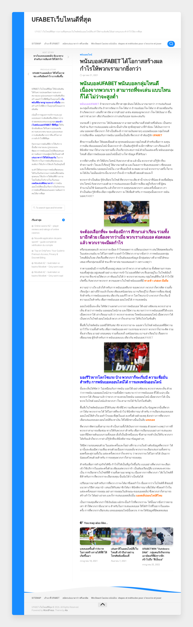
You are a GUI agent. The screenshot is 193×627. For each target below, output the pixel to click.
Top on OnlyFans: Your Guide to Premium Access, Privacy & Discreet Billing (48, 254)
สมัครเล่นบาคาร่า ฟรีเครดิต (75, 43)
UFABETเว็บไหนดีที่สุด (61, 19)
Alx (66, 610)
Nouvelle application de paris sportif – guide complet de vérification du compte (47, 241)
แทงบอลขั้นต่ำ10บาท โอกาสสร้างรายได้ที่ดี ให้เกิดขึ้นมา (93, 552)
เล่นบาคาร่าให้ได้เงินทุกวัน (44, 157)
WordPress (48, 610)
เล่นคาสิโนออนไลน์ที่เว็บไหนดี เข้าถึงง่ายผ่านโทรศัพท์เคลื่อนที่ (124, 552)
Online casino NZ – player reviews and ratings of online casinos (45, 229)
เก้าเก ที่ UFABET (52, 43)
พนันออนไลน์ (86, 54)
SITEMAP (36, 43)
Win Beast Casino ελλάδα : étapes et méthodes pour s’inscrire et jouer (126, 43)
